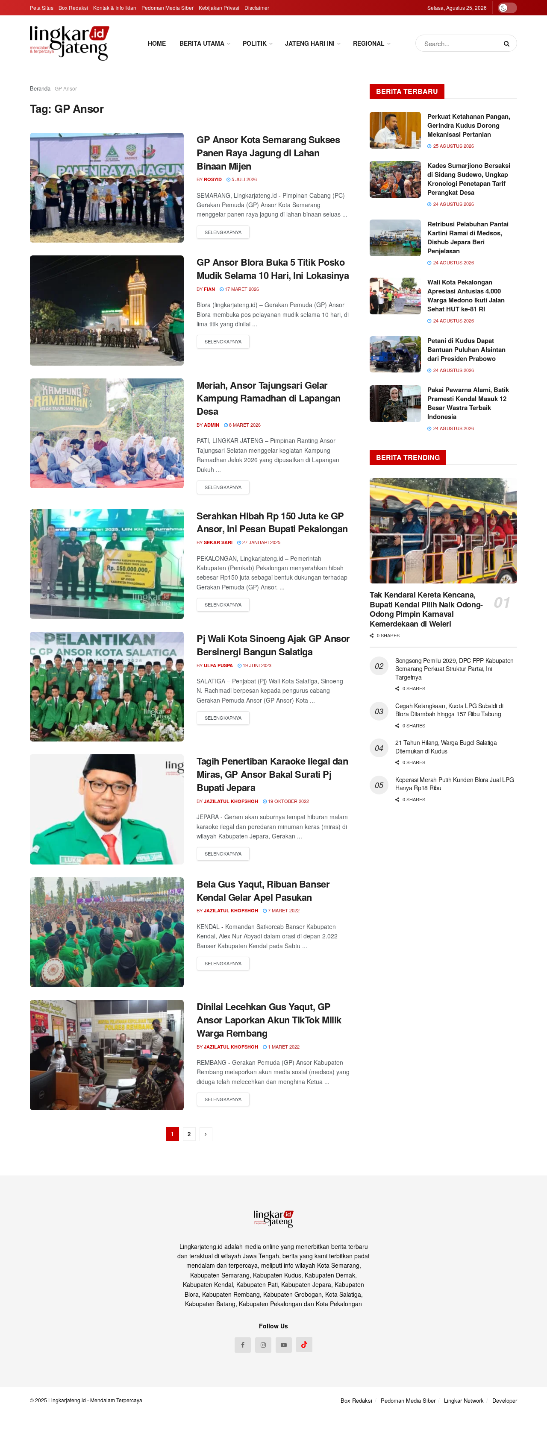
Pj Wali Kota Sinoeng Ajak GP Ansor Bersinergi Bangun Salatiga (273, 644)
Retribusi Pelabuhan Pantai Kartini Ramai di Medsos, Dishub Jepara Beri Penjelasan (468, 237)
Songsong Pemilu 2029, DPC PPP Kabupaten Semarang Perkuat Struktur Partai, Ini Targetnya (454, 668)
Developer (504, 1400)
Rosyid (213, 179)
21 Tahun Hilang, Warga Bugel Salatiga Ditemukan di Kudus (446, 746)
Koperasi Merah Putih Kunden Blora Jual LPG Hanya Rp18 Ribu (454, 783)
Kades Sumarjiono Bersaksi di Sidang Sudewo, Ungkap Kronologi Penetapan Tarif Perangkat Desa (468, 179)
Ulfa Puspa (218, 665)
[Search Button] (508, 43)
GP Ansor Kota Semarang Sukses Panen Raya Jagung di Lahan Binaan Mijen (268, 152)
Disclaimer (256, 7)
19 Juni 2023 (256, 665)
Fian (209, 289)
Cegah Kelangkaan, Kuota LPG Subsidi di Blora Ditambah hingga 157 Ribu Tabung (449, 709)
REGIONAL (369, 43)
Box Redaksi (73, 7)
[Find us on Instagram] (263, 1345)
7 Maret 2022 (283, 910)
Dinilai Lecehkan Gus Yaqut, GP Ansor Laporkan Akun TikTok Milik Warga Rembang (269, 1019)
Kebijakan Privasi (219, 7)
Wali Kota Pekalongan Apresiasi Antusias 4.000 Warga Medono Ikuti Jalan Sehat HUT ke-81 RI (466, 295)
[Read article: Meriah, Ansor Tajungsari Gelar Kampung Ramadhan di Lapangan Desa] (107, 433)
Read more (223, 232)
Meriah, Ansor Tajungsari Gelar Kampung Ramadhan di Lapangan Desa (269, 398)
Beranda (40, 88)
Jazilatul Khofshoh (231, 801)
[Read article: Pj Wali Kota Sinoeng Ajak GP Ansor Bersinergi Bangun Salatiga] (107, 686)
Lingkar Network (464, 1400)
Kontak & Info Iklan (114, 7)
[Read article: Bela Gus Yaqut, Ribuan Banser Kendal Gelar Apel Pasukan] (107, 932)
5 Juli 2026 (243, 179)
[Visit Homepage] (69, 43)
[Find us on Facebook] (243, 1345)
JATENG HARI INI (310, 43)
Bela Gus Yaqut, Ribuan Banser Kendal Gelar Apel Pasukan (263, 890)
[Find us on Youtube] (284, 1345)
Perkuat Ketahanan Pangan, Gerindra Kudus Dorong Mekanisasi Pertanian (468, 125)
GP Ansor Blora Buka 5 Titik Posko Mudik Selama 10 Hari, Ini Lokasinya (273, 268)
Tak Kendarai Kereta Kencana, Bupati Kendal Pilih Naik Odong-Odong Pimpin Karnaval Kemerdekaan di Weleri (426, 609)
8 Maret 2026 (244, 424)
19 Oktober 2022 (288, 800)
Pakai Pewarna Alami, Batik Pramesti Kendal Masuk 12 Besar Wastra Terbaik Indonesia (468, 403)
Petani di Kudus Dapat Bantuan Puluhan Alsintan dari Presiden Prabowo (466, 349)
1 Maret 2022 (283, 1046)
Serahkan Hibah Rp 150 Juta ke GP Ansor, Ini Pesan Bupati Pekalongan (272, 522)
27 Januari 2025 (260, 542)
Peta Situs (41, 7)
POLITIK (255, 43)
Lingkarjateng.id (67, 1400)
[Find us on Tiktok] (304, 1344)
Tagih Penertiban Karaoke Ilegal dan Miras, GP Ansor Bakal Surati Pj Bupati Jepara (272, 774)
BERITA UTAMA (201, 43)
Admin (211, 425)
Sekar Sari (218, 542)
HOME (157, 43)
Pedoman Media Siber (167, 7)
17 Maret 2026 (241, 288)
